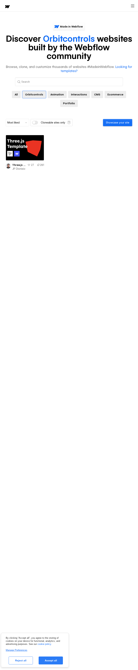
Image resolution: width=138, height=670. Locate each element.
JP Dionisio (18, 168)
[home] (7, 7)
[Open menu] (133, 6)
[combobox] (17, 122)
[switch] (35, 122)
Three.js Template (19, 165)
